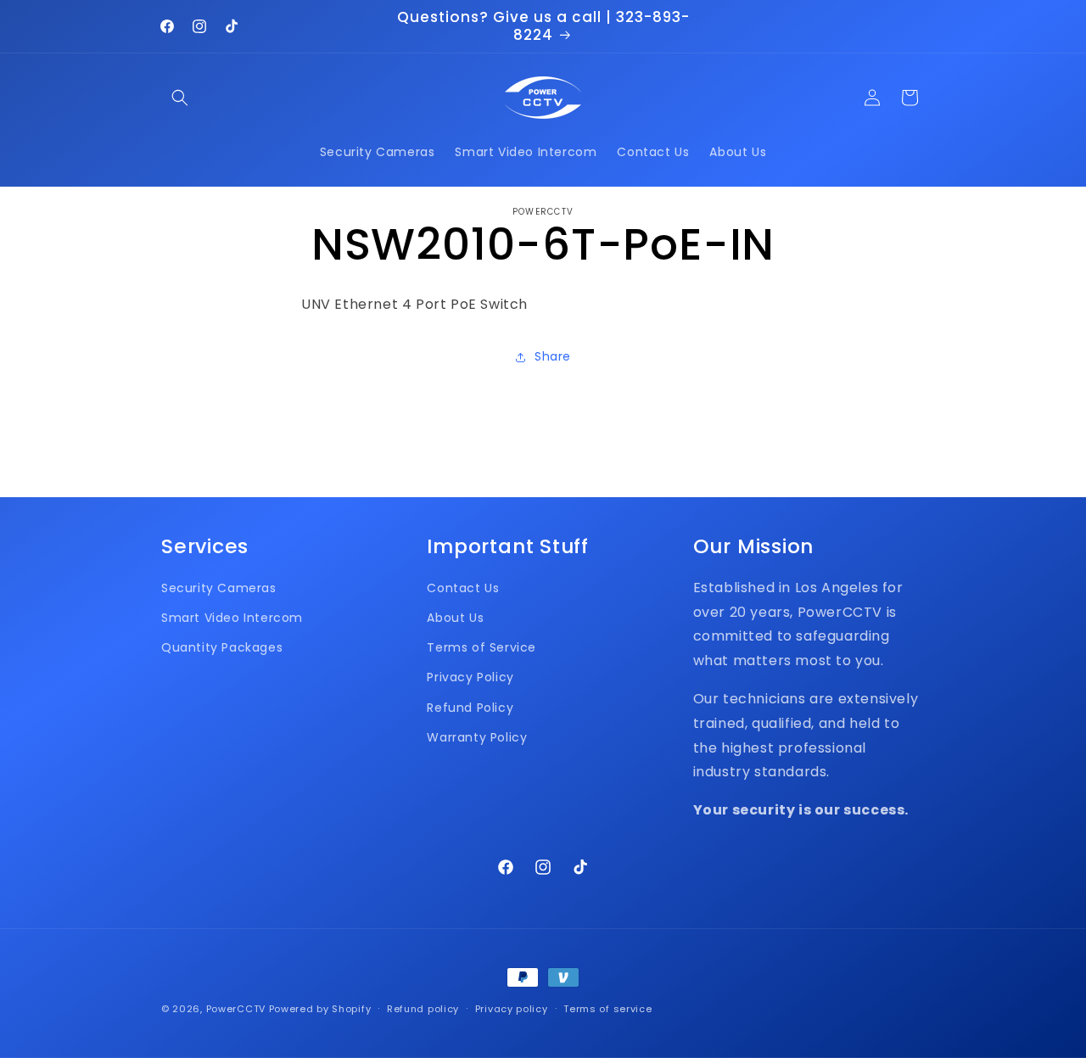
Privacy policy (511, 1009)
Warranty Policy (477, 737)
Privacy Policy (470, 677)
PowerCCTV (236, 1009)
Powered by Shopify (320, 1009)
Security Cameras (219, 587)
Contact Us (463, 587)
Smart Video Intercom (232, 617)
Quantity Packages (222, 647)
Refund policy (423, 1009)
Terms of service (607, 1009)
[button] (180, 97)
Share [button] (553, 356)
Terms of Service (481, 647)
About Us (455, 617)
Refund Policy (470, 707)
